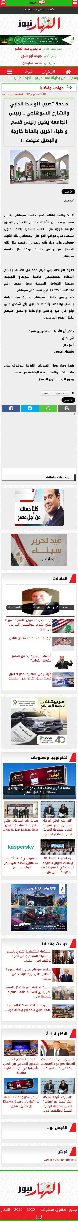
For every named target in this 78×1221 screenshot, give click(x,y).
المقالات (59, 578)
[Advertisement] (47, 441)
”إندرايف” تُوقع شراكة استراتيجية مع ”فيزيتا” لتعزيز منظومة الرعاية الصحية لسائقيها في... (58, 1103)
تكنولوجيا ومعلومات (49, 757)
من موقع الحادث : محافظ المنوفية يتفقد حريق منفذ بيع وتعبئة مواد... (28, 1008)
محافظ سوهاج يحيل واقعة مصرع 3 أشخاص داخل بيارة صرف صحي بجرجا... (28, 974)
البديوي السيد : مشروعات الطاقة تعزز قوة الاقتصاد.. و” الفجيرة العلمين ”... (58, 1063)
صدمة (45, 393)
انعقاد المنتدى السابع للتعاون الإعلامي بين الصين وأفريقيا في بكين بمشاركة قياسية (21, 1065)
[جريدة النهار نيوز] (39, 722)
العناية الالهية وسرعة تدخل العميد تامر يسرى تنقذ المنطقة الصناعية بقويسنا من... (28, 992)
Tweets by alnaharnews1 (59, 1160)
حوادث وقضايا (52, 87)
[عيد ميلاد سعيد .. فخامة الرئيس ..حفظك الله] (39, 508)
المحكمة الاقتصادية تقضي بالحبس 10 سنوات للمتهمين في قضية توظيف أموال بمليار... (28, 956)
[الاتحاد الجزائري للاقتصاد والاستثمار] (39, 551)
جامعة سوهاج (59, 393)
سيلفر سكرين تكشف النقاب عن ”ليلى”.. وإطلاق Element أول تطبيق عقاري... (21, 1101)
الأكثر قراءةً (56, 1034)
